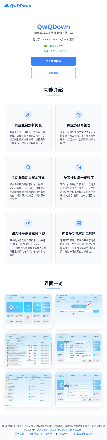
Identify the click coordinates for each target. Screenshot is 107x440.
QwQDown (20, 5)
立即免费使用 (53, 61)
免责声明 (63, 433)
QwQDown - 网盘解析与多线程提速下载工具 (59, 429)
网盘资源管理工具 (83, 433)
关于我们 (19, 433)
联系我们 (49, 433)
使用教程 (53, 73)
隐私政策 (34, 433)
